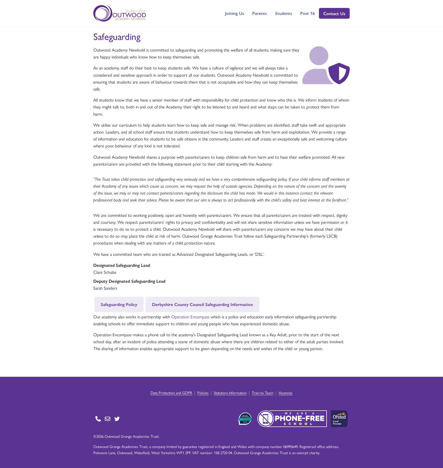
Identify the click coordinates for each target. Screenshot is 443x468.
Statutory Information (230, 392)
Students (283, 13)
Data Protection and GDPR (171, 392)
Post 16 (307, 13)
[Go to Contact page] (98, 418)
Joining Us (234, 13)
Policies (203, 392)
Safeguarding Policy (119, 304)
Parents (259, 13)
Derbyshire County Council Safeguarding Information (202, 304)
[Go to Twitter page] (117, 418)
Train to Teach (262, 392)
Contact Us (334, 13)
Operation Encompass (190, 316)
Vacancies (285, 392)
